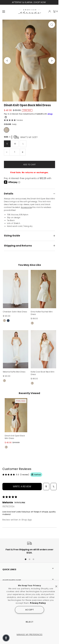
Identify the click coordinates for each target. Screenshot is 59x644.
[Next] (51, 60)
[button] (10, 120)
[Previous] (7, 60)
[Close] (56, 585)
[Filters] (46, 486)
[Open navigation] (8, 11)
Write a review (22, 486)
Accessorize (26, 207)
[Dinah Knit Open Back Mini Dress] (16, 415)
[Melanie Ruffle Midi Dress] (15, 349)
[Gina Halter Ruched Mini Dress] (43, 289)
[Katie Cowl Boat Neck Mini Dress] (43, 349)
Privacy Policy (38, 603)
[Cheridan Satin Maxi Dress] (15, 289)
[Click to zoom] (51, 24)
